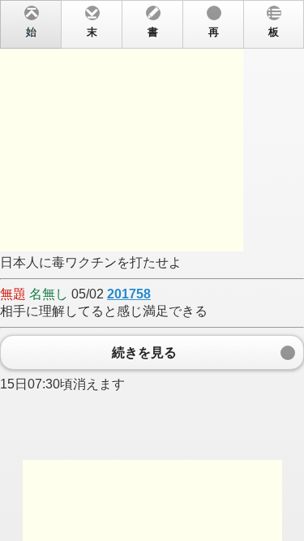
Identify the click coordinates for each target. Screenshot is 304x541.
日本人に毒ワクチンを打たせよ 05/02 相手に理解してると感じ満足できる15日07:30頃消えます (139, 209)
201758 (129, 294)
